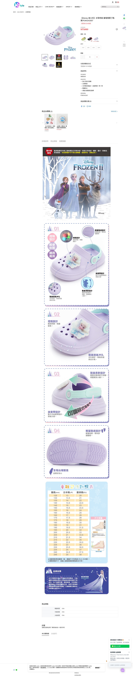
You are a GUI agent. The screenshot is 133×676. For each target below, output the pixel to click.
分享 (84, 106)
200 (99, 47)
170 (83, 47)
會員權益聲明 (77, 675)
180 (88, 47)
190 (93, 47)
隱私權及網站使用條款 (54, 673)
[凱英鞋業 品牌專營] (19, 5)
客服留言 (76, 673)
